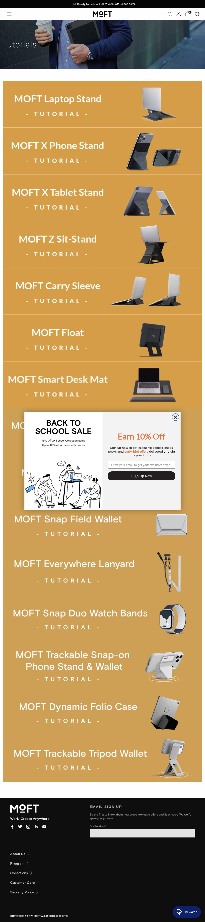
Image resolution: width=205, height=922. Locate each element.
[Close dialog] (175, 417)
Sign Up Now (141, 476)
